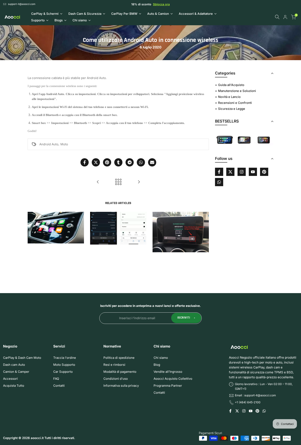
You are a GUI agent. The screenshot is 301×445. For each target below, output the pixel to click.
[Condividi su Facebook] (84, 162)
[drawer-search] (277, 17)
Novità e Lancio (229, 97)
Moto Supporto (64, 365)
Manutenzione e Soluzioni (237, 91)
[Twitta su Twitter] (96, 162)
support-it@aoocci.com (21, 4)
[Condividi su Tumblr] (118, 162)
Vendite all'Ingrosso (168, 372)
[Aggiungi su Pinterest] (107, 162)
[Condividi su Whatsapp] (141, 162)
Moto (64, 144)
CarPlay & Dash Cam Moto (22, 358)
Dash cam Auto (14, 365)
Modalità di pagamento (119, 372)
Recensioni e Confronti (235, 103)
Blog (157, 365)
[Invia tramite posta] (152, 162)
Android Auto (48, 144)
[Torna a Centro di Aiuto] (118, 182)
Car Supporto (63, 372)
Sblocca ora (161, 4)
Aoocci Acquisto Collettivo (173, 379)
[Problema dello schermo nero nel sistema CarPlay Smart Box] (139, 182)
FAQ (56, 379)
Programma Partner (168, 386)
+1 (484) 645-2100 (247, 402)
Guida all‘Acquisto (231, 85)
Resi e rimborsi (114, 365)
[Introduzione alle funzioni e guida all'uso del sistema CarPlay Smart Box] (98, 182)
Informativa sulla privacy (121, 386)
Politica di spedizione (119, 358)
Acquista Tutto (13, 386)
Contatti (59, 386)
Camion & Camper (16, 372)
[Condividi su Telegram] (130, 162)
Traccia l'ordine (64, 358)
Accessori (10, 379)
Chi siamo (161, 358)
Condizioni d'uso (115, 379)
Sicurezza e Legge (231, 109)
